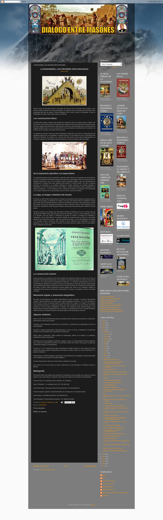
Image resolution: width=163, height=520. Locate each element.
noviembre (107, 334)
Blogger (93, 504)
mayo (105, 348)
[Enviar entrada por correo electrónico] (61, 402)
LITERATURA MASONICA (107, 296)
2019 (103, 325)
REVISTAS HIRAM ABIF (106, 303)
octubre (106, 336)
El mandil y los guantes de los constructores (115, 372)
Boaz (104, 393)
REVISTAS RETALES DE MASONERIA (110, 305)
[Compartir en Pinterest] (74, 402)
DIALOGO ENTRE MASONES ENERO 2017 (115, 450)
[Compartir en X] (70, 402)
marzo (105, 353)
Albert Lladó (64, 71)
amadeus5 (105, 495)
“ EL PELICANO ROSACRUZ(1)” (112, 382)
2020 (103, 323)
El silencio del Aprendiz (109, 385)
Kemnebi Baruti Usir (108, 486)
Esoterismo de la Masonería (110, 415)
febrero (106, 355)
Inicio (66, 466)
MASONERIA (42, 405)
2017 (103, 330)
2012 (103, 463)
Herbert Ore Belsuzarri (109, 480)
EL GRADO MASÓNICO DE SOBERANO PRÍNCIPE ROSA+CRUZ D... (114, 418)
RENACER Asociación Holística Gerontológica (115, 492)
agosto (106, 341)
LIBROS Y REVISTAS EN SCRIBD (109, 307)
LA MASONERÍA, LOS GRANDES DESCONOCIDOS (112, 430)
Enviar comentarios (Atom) (48, 469)
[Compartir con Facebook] (72, 402)
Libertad (105, 378)
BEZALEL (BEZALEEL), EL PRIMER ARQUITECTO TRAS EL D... (113, 362)
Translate (114, 67)
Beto (104, 478)
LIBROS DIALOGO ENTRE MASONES (111, 309)
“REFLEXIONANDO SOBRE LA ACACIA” (114, 433)
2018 (103, 327)
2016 (103, 454)
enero (105, 357)
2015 (103, 456)
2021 (103, 320)
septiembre (107, 339)
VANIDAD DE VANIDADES (110, 387)
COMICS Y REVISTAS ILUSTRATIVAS (110, 298)
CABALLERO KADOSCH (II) (111, 359)
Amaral (104, 475)
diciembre (106, 332)
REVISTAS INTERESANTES (108, 301)
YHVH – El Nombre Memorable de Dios (113, 427)
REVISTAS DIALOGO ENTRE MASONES (111, 311)
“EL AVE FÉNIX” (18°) (109, 369)
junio (105, 346)
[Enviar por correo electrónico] (65, 402)
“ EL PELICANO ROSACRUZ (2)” (112, 380)
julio (105, 343)
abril (105, 350)
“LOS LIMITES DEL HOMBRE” (111, 425)
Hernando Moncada (108, 483)
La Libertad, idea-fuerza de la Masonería (114, 405)
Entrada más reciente (41, 466)
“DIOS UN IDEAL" (108, 403)
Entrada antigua (89, 466)
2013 (103, 461)
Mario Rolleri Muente (108, 489)
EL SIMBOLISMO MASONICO (111, 436)
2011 (103, 466)
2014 (103, 459)
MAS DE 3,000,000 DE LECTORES (112, 448)
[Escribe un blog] (68, 402)
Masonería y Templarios (109, 438)
